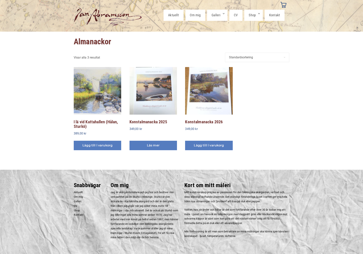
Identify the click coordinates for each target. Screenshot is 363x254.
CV (236, 15)
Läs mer (153, 145)
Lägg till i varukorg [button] (97, 145)
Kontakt (274, 15)
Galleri (216, 15)
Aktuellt (173, 15)
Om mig (195, 15)
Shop (252, 15)
